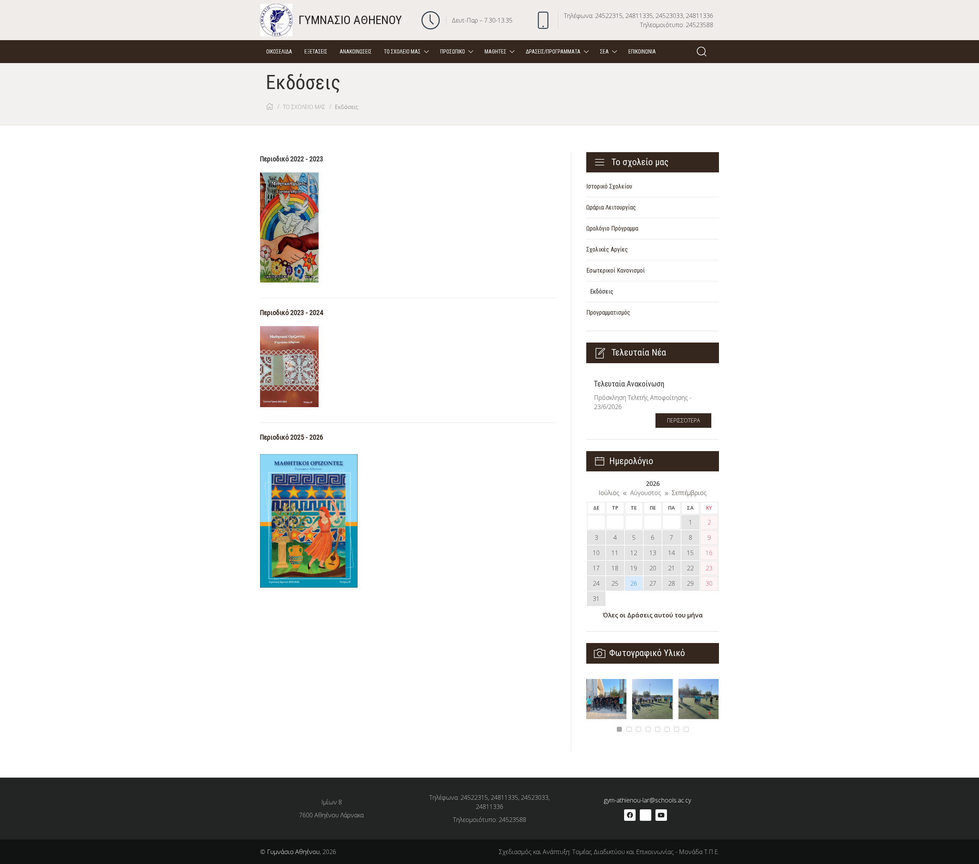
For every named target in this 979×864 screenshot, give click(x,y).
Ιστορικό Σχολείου (609, 186)
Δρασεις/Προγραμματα (553, 52)
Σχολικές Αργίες (607, 249)
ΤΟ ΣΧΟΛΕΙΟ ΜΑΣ (402, 52)
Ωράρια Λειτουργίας (611, 207)
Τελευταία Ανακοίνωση (629, 383)
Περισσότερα (683, 420)
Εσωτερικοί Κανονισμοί (615, 270)
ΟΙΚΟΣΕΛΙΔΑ (279, 52)
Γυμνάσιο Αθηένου (293, 852)
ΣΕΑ (604, 52)
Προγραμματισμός (608, 312)
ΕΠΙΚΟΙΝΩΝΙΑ (642, 52)
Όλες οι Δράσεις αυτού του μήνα (653, 615)
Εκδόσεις (601, 291)
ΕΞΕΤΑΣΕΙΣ (315, 52)
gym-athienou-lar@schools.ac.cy (647, 800)
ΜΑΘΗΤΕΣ (495, 52)
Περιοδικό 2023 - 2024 (291, 313)
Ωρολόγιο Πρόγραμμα (612, 228)
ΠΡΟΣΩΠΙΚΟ (452, 52)
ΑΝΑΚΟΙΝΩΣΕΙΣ (356, 52)
